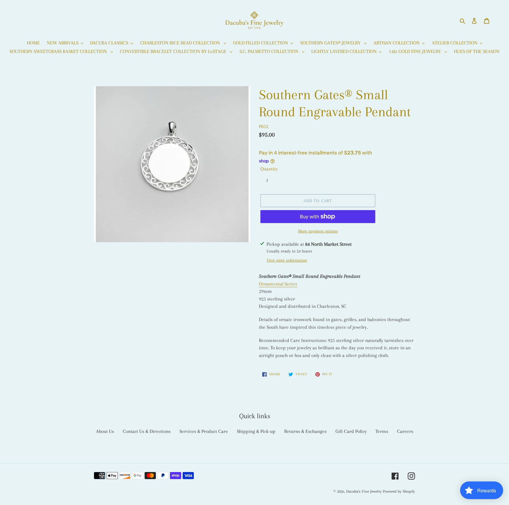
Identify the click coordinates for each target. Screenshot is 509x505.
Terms (382, 431)
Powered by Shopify (399, 491)
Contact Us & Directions (147, 431)
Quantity (269, 169)
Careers (405, 431)
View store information (287, 260)
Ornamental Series (278, 284)
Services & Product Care (203, 431)
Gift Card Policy (351, 431)
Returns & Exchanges (305, 431)
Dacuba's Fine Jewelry (364, 491)
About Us (105, 431)
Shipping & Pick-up (256, 431)
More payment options (318, 231)
